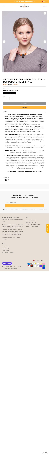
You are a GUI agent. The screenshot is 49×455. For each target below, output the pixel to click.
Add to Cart (24, 103)
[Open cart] (46, 6)
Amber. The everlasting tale (32, 226)
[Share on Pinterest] (8, 180)
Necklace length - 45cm (9, 93)
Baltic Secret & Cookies (8, 252)
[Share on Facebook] (4, 180)
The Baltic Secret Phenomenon (33, 224)
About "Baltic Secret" (30, 220)
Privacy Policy (5, 250)
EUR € (44, 1)
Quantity (5, 96)
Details (5, 111)
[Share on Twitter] (6, 180)
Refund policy (5, 248)
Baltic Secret (14, 266)
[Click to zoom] (45, 13)
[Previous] (14, 1)
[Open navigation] (3, 6)
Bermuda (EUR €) (39, 260)
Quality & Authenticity (30, 222)
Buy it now (24, 107)
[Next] (34, 1)
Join (24, 205)
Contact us (6, 177)
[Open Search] (44, 6)
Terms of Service (6, 246)
